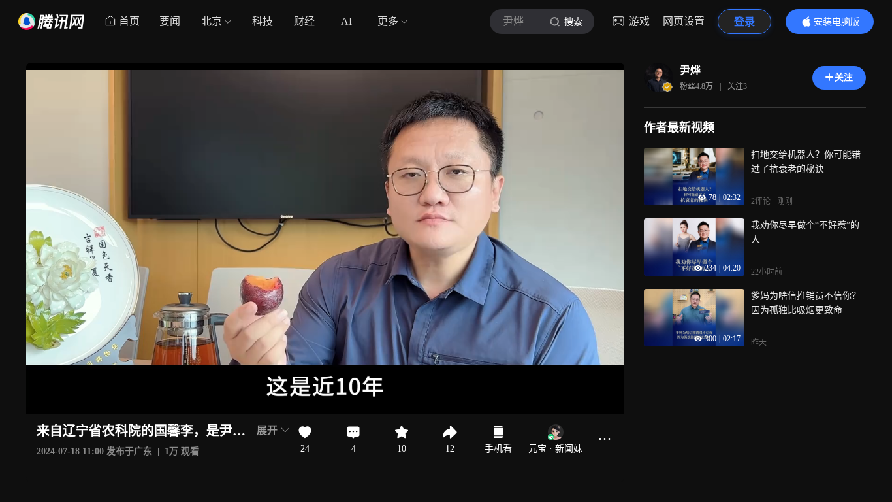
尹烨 (690, 70)
